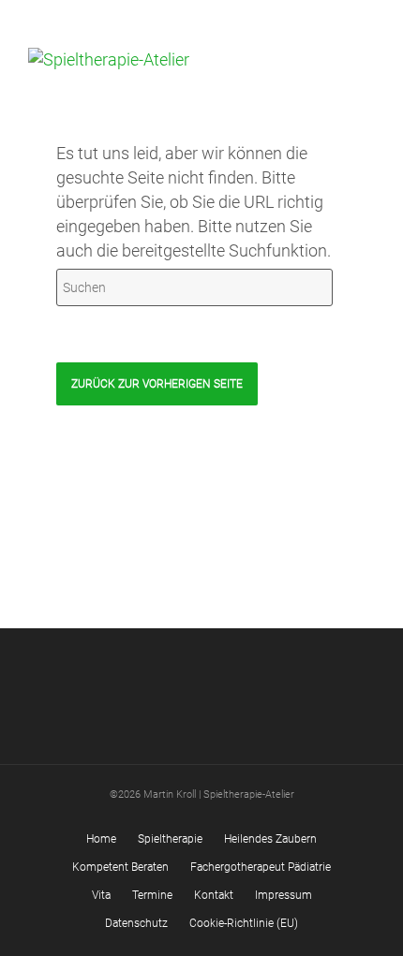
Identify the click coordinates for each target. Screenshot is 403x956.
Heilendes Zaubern (270, 839)
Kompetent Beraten (120, 867)
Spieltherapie (170, 839)
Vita (101, 895)
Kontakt (213, 895)
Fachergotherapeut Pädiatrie (260, 867)
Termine (152, 895)
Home (101, 839)
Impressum (283, 895)
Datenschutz (136, 923)
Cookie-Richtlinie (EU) (243, 923)
